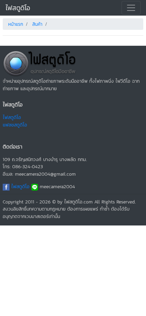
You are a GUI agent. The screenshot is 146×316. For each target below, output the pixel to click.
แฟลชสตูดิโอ (15, 125)
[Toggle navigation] (131, 8)
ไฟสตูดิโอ (17, 8)
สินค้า (37, 24)
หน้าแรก (15, 24)
